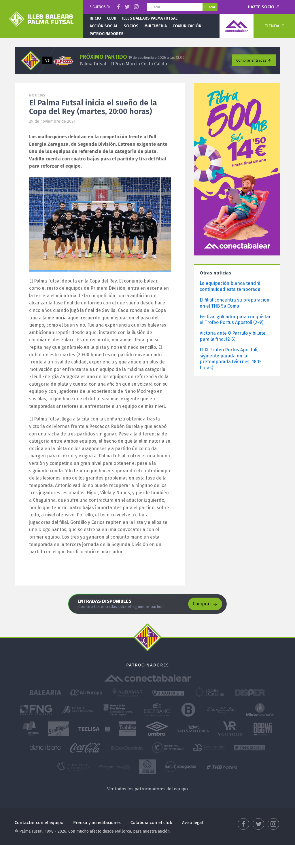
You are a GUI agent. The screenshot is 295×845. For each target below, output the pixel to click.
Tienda (272, 26)
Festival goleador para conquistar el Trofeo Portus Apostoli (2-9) (235, 319)
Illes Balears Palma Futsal (149, 18)
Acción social (104, 26)
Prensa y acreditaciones (97, 822)
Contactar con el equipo (39, 822)
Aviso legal (192, 822)
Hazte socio (261, 7)
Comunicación (187, 26)
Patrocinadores (107, 33)
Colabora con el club (151, 822)
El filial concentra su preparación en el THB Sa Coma (234, 303)
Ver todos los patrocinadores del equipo (147, 788)
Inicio (95, 18)
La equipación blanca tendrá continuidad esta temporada (230, 286)
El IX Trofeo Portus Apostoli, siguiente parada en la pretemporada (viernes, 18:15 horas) (231, 358)
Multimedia (155, 26)
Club (111, 18)
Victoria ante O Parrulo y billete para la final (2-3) (233, 336)
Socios (131, 26)
